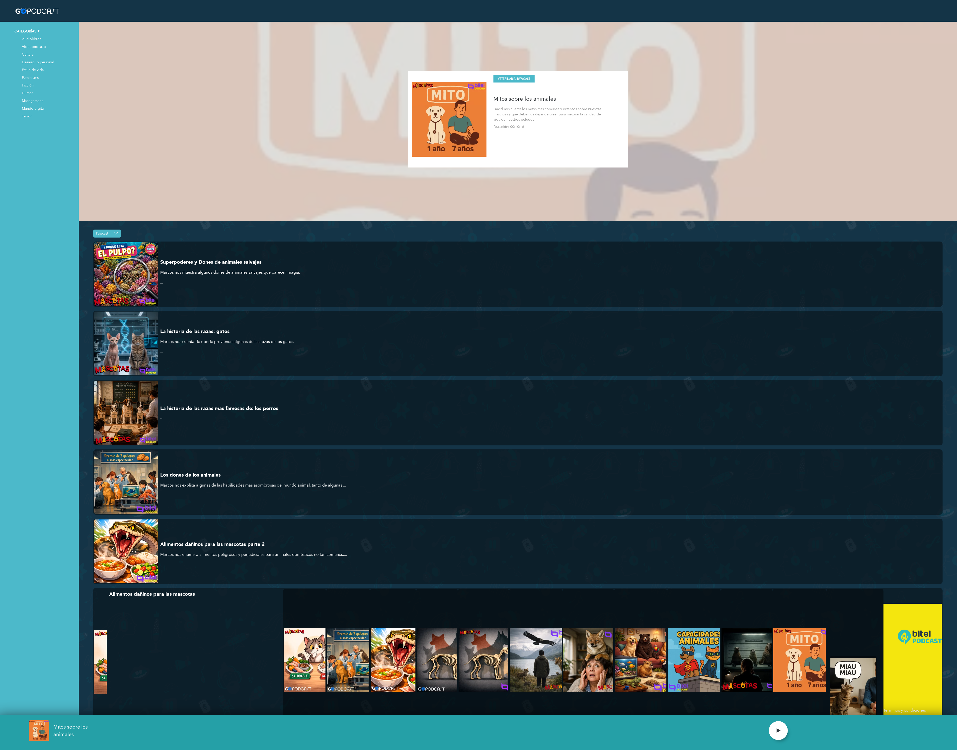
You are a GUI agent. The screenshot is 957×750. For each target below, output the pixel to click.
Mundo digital (33, 108)
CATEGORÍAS (25, 31)
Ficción (28, 85)
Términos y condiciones (904, 710)
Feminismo (30, 77)
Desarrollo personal (38, 62)
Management (32, 100)
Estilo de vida (33, 70)
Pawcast (523, 79)
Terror (27, 116)
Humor (27, 93)
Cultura (27, 54)
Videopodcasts (34, 46)
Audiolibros (31, 39)
